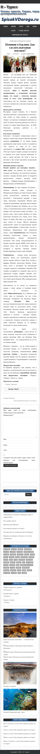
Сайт (5, 450)
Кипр (11, 560)
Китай (15, 560)
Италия (6, 560)
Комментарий (8, 415)
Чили (24, 570)
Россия (13, 31)
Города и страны (8, 600)
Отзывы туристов (24, 31)
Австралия (7, 549)
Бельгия (6, 552)
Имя (4, 439)
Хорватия (13, 570)
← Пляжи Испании (8, 398)
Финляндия (26, 568)
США (18, 565)
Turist (8, 54)
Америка (13, 26)
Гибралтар (20, 554)
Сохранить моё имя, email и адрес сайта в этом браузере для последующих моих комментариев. (19, 460)
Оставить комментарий (27, 54)
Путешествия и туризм (11, 593)
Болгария (12, 552)
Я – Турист (9, 7)
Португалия (29, 562)
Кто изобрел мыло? (9, 521)
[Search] (38, 26)
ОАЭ (24, 562)
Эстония (13, 573)
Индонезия (24, 557)
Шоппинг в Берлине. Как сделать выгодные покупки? (20, 47)
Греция (27, 554)
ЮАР (19, 573)
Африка (35, 26)
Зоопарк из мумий (9, 686)
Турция (12, 568)
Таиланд (6, 568)
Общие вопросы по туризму (12, 587)
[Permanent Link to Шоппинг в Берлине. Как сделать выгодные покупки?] (20, 64)
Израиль (11, 557)
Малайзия (21, 560)
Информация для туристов (20, 35)
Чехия (19, 570)
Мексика (12, 562)
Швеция (29, 570)
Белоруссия (28, 549)
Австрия (14, 549)
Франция (6, 570)
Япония (24, 573)
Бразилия (19, 552)
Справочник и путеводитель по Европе (20, 41)
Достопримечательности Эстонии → (26, 401)
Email (5, 445)
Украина (18, 568)
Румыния (12, 565)
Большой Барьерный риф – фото (14, 712)
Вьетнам (6, 554)
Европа (21, 26)
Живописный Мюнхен (11, 524)
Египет (5, 557)
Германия (13, 384)
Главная (5, 26)
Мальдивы (29, 560)
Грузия (32, 554)
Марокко (6, 562)
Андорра (20, 549)
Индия (17, 557)
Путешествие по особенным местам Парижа (18, 532)
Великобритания (28, 552)
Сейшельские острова (27, 565)
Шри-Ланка (7, 573)
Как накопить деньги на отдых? (13, 528)
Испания (31, 557)
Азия (28, 26)
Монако (19, 562)
